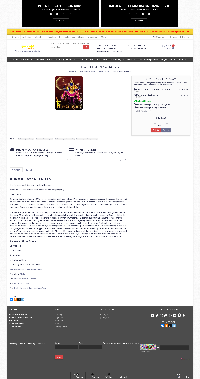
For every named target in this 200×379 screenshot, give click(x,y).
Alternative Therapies (44, 59)
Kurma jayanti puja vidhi (65, 139)
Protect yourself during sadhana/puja (30, 288)
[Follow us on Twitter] (157, 315)
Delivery (58, 314)
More (103, 37)
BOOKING (60, 20)
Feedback (52, 37)
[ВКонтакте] (11, 299)
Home (16, 37)
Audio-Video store (85, 59)
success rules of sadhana (25, 279)
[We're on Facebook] (152, 315)
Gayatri (67, 43)
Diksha (129, 59)
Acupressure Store (21, 59)
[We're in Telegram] (174, 315)
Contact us (26, 37)
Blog (57, 323)
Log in (174, 37)
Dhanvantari (75, 43)
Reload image (145, 351)
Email (81, 343)
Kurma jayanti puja (27, 139)
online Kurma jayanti (45, 139)
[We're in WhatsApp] (170, 315)
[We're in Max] (179, 315)
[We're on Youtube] (165, 315)
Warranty (59, 320)
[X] (19, 299)
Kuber (62, 43)
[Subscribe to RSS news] (184, 315)
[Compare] (163, 130)
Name (57, 343)
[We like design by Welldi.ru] (182, 359)
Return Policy (39, 37)
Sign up (185, 37)
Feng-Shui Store (168, 59)
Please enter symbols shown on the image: (121, 343)
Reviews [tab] (28, 170)
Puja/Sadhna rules (67, 37)
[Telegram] (22, 299)
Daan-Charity (115, 59)
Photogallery (61, 326)
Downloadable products (148, 59)
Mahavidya (84, 43)
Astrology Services (64, 59)
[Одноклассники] (15, 299)
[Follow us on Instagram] (161, 315)
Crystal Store (101, 59)
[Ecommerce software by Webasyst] (186, 359)
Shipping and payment (87, 37)
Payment (59, 317)
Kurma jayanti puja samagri (88, 139)
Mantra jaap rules (21, 283)
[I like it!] (168, 130)
